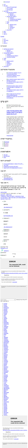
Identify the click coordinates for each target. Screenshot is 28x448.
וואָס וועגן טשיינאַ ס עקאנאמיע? (11, 166)
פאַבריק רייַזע (10, 8)
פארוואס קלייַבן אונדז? (12, 7)
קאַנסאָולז (12, 17)
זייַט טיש (11, 28)
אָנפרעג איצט (4, 192)
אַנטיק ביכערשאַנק (19, 196)
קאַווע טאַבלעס (13, 24)
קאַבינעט (12, 13)
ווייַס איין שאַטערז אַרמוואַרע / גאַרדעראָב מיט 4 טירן (13, 76)
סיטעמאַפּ (3, 194)
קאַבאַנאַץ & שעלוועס (12, 12)
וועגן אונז (6, 5)
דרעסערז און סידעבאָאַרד (15, 19)
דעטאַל (8, 135)
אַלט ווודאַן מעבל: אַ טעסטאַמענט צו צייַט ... (14, 163)
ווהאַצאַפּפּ (6, 250)
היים (5, 4)
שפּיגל (8, 21)
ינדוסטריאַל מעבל (11, 196)
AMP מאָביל (9, 194)
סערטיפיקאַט (10, 9)
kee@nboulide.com (8, 179)
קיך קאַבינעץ (12, 15)
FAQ (5, 32)
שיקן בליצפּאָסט (4, 248)
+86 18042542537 (8, 178)
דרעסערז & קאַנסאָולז (12, 16)
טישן (8, 23)
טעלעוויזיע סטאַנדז (14, 20)
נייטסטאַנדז (12, 27)
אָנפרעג (11, 135)
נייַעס (5, 31)
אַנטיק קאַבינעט (4, 198)
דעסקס (11, 26)
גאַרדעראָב (9, 30)
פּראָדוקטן (6, 11)
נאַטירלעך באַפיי (12, 197)
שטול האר (6, 165)
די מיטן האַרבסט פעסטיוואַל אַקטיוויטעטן (13, 167)
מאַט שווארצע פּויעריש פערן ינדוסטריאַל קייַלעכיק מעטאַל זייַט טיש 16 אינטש (14, 112)
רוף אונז (5, 34)
